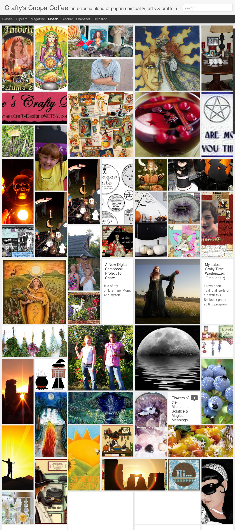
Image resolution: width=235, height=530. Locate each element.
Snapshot (83, 19)
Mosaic (53, 19)
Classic (7, 19)
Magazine (38, 19)
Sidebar (67, 19)
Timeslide (100, 19)
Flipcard (22, 19)
